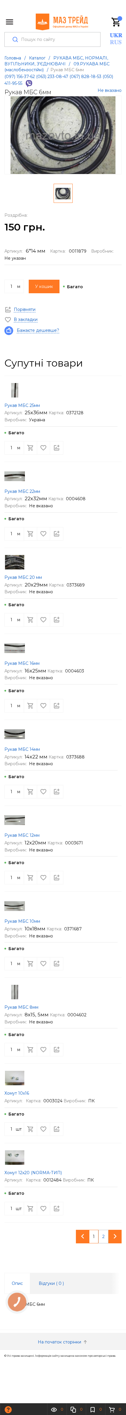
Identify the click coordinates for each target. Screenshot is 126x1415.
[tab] (17, 1283)
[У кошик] (30, 448)
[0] (116, 22)
